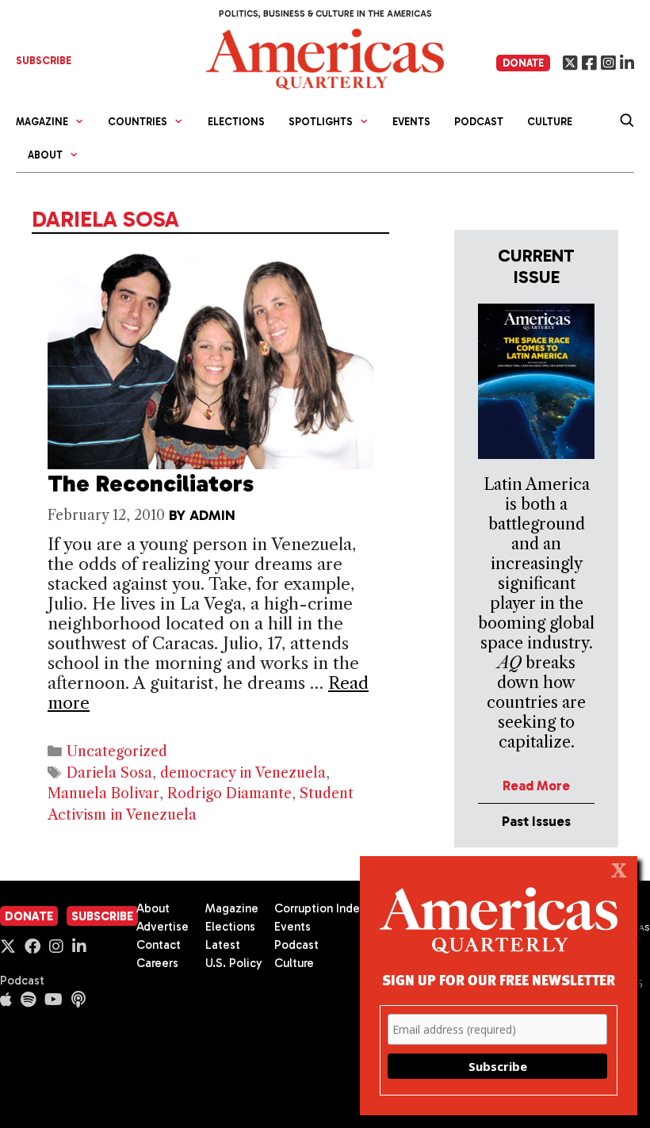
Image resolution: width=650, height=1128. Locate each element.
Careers (157, 963)
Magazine (231, 908)
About (153, 908)
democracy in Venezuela (243, 773)
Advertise (162, 927)
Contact (158, 945)
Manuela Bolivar (103, 793)
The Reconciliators (151, 483)
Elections (236, 122)
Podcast (478, 122)
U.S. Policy (233, 963)
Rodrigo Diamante (229, 793)
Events (411, 122)
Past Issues (536, 821)
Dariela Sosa (109, 773)
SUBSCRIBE (43, 61)
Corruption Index (319, 908)
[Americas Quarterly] (325, 57)
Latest (222, 945)
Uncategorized (117, 751)
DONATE (523, 63)
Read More (536, 785)
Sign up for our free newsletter (498, 979)
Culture (549, 122)
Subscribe (102, 916)
